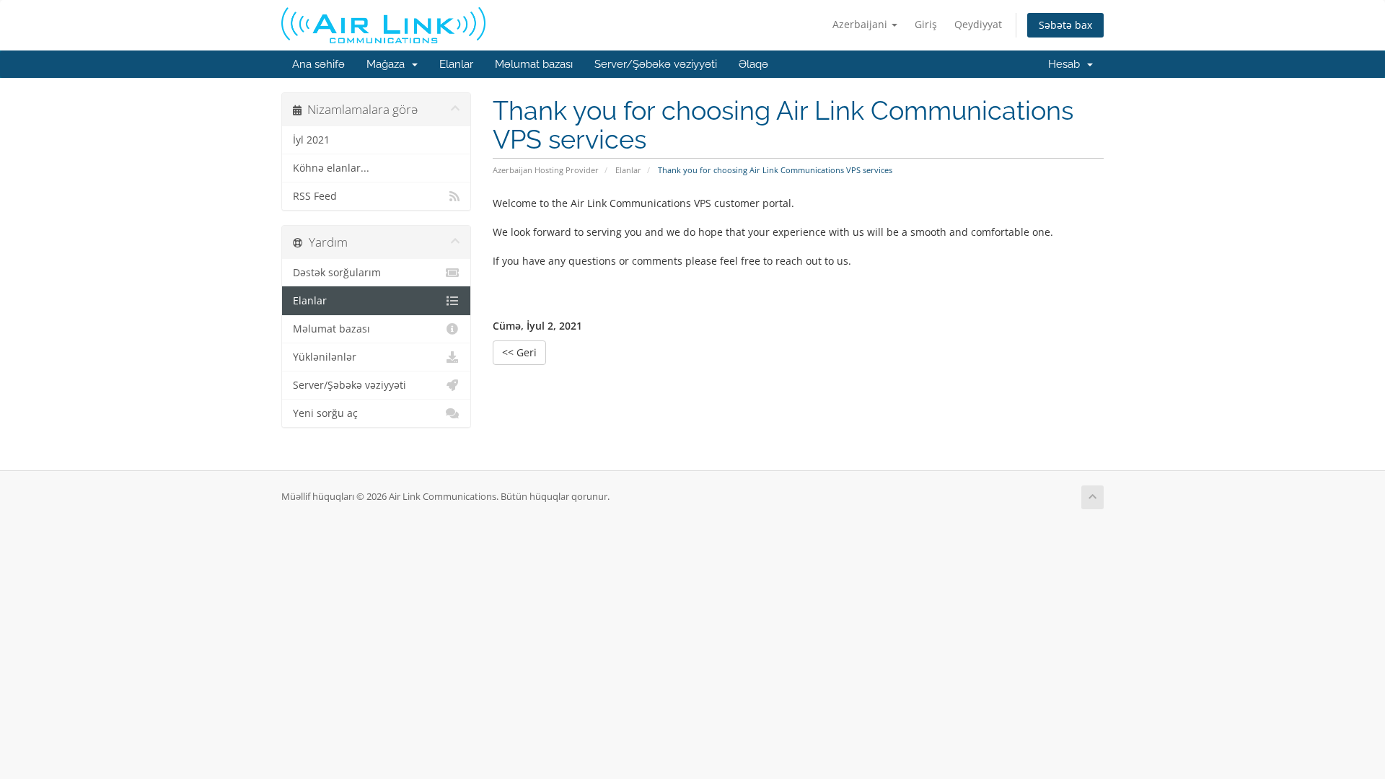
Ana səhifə (318, 64)
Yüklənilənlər (324, 357)
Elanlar (456, 64)
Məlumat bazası (534, 64)
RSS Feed (315, 196)
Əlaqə (753, 64)
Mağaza (388, 64)
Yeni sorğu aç (325, 413)
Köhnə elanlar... (331, 168)
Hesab (1067, 64)
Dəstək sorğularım (337, 272)
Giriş (926, 24)
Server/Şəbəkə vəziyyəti (655, 64)
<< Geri (519, 352)
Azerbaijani (861, 24)
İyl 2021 (311, 139)
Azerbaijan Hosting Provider (546, 169)
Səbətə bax (1065, 25)
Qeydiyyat (978, 24)
